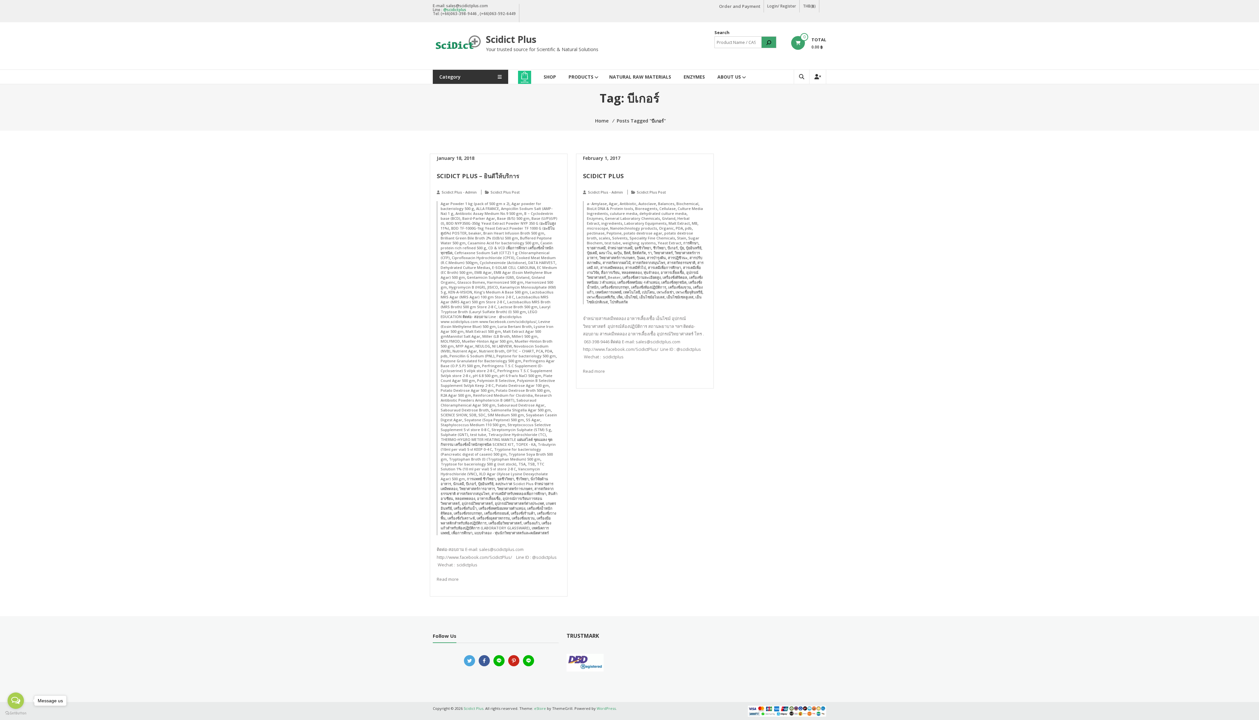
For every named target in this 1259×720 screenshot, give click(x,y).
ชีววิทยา (522, 478)
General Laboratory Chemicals (632, 218)
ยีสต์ (627, 252)
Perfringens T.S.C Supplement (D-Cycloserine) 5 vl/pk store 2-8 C (492, 368)
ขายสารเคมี (596, 247)
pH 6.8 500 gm (485, 375)
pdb (444, 355)
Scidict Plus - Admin (459, 192)
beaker (475, 233)
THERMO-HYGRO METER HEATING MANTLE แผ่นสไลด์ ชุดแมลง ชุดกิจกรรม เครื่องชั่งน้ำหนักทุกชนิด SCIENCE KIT (496, 442)
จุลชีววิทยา (505, 478)
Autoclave (647, 203)
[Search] (768, 42)
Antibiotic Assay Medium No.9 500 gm (488, 213)
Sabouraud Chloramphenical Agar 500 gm (488, 402)
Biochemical (687, 203)
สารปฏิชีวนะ (678, 257)
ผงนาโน (605, 252)
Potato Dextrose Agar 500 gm (467, 390)
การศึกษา (690, 242)
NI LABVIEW (502, 346)
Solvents (620, 238)
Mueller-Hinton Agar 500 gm (487, 341)
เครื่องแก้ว (532, 523)
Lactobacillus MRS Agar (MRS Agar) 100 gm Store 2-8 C (497, 294)
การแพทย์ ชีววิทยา (481, 478)
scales (604, 238)
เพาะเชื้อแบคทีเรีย (601, 296)
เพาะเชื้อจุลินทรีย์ (689, 292)
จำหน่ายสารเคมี (620, 247)
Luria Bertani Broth (515, 326)
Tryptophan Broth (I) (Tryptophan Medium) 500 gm (494, 459)
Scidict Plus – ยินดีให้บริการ (478, 176)
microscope (597, 228)
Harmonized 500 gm (505, 282)
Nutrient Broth (492, 351)
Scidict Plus (511, 39)
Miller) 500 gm (524, 336)
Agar (613, 203)
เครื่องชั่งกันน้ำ (465, 508)
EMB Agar (483, 272)
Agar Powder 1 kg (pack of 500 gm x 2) (475, 203)
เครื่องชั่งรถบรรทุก (468, 513)
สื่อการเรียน (610, 272)
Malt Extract (679, 223)
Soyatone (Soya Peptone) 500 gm (494, 419)
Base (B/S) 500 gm (513, 218)
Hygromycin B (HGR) (467, 287)
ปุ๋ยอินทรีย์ (485, 483)
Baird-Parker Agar (478, 218)
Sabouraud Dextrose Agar (521, 405)
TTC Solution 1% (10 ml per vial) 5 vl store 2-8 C (492, 466)
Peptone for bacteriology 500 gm (526, 355)
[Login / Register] (817, 77)
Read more (448, 579)
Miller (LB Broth (496, 336)
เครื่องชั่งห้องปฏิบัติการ (648, 287)
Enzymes (694, 77)
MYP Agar (464, 346)
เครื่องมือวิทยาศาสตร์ (505, 523)
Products (581, 77)
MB (694, 223)
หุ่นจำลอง (651, 272)
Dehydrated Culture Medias (465, 267)
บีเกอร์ (471, 483)
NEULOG (482, 346)
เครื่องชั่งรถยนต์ (496, 513)
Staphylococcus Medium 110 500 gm (473, 424)
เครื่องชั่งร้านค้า (523, 513)
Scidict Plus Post (505, 192)
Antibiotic (628, 203)
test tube (478, 434)
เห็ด (620, 296)
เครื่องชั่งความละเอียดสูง (642, 277)
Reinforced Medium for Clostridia (503, 395)
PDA (548, 351)
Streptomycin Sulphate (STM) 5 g (521, 429)
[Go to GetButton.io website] (15, 713)
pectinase (596, 233)
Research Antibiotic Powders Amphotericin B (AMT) (496, 398)
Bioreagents (646, 208)
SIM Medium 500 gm (506, 414)
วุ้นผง (641, 257)
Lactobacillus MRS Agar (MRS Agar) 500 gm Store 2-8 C (495, 299)
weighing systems (639, 242)
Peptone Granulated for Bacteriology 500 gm (481, 360)
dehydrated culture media (663, 213)
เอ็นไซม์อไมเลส (652, 296)
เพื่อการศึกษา (461, 532)
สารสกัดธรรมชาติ (681, 262)
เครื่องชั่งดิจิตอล (675, 277)
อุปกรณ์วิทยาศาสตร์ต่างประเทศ (519, 503)
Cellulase (667, 208)
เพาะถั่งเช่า (665, 292)
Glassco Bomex (471, 282)
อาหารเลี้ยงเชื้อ (489, 498)
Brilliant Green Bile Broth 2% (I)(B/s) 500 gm (479, 238)
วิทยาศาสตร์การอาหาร (477, 488)
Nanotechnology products (633, 228)
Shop (550, 77)
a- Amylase (597, 203)
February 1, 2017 (601, 158)
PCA (539, 351)
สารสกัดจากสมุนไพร (648, 262)
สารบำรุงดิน (656, 257)
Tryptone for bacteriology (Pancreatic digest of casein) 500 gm (491, 452)
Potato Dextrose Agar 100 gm (522, 385)
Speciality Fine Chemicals (652, 238)
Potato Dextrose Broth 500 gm (523, 390)
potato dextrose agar (643, 233)
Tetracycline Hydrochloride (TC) (517, 434)
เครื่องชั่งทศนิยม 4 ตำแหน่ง (638, 282)
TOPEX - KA (526, 444)
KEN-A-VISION (460, 292)
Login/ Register (781, 6)
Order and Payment (739, 6)
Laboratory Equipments (645, 223)
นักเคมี (458, 483)
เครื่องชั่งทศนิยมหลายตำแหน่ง (502, 508)
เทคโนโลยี (631, 292)
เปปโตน (648, 292)
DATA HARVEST (541, 262)
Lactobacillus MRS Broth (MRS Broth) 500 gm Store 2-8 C (495, 304)
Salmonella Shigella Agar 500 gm (521, 409)
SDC (482, 414)
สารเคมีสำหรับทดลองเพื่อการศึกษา (518, 493)
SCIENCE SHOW (454, 414)
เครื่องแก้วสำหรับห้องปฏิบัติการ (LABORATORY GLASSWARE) (496, 525)
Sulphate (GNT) (454, 434)
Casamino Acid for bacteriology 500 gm (503, 242)
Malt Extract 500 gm (483, 331)
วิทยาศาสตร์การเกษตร (514, 488)
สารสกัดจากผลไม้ (616, 262)
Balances (666, 203)
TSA (522, 464)
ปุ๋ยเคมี (592, 252)
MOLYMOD (450, 341)
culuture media (623, 213)
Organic (666, 228)
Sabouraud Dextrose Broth (465, 409)
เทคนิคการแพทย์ (608, 292)
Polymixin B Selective (496, 380)
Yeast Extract (669, 242)
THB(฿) (809, 6)
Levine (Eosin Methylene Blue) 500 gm (495, 324)
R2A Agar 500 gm (456, 395)
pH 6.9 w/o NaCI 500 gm (520, 375)
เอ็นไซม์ (631, 296)
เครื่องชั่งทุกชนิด (674, 282)
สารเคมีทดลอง (611, 267)
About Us (729, 77)
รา (650, 252)
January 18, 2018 (455, 158)
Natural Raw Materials (640, 77)
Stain (681, 238)
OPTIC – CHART (520, 351)
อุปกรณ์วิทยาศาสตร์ (477, 503)
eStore (540, 708)
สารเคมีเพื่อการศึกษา (664, 267)
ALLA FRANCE (487, 208)
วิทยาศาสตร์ (663, 252)
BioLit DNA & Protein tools (610, 208)
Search (721, 32)
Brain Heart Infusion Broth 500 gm (513, 233)
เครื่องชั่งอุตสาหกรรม (493, 518)
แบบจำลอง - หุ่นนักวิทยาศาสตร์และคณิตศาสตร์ (511, 532)
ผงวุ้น (618, 252)
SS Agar (533, 419)
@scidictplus (454, 9)
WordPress (606, 708)
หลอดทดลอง (465, 498)
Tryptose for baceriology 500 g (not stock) (478, 464)
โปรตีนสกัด (619, 301)
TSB (531, 464)
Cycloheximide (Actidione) (503, 262)
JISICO (492, 287)
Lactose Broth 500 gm (517, 306)
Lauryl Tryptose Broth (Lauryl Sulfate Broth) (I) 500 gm (495, 309)
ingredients (611, 223)
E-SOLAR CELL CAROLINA (513, 267)
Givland (523, 277)
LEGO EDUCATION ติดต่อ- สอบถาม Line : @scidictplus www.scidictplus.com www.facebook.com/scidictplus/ (489, 316)
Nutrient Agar (464, 351)
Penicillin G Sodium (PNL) (472, 355)
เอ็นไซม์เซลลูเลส (680, 296)
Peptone (614, 233)
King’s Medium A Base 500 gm (501, 292)
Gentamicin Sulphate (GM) (490, 277)
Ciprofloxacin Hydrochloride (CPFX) (483, 257)
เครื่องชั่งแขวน (523, 518)
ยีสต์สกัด (639, 252)
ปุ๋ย (682, 247)
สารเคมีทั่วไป (635, 267)
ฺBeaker (614, 277)
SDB (472, 414)
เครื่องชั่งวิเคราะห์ (461, 518)
